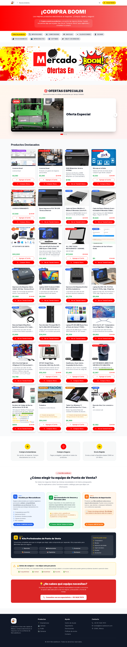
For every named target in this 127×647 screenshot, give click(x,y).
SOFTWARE (54, 39)
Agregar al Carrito (25, 180)
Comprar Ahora (25, 184)
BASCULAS (68, 34)
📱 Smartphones (43, 623)
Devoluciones (69, 628)
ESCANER (100, 34)
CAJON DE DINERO (85, 34)
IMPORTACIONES (37, 34)
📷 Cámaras (42, 631)
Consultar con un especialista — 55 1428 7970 (65, 597)
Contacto (68, 634)
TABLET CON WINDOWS (72, 39)
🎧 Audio (41, 628)
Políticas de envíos (71, 631)
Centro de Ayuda (70, 623)
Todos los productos (18, 34)
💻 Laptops (41, 626)
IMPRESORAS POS (39, 39)
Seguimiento (69, 626)
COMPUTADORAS (52, 34)
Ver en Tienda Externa (78, 184)
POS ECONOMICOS (21, 39)
